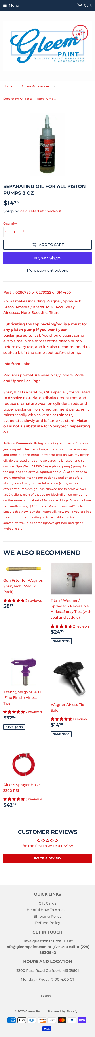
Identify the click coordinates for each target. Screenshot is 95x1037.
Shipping (11, 211)
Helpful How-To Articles (47, 910)
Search (46, 995)
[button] (14, 600)
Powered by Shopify (62, 1011)
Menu (14, 5)
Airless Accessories (35, 86)
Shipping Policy (47, 916)
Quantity (10, 223)
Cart (87, 5)
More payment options (47, 270)
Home (7, 86)
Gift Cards (47, 903)
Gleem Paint (34, 1011)
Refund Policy (47, 923)
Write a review (47, 858)
